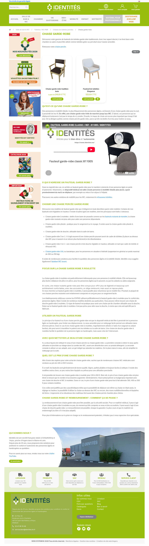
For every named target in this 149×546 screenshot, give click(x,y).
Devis (79, 509)
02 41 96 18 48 (20, 526)
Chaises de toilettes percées (63, 30)
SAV (98, 501)
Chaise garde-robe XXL (54, 251)
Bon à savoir (102, 506)
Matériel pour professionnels (113, 19)
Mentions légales (72, 541)
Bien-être (64, 19)
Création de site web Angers (107, 541)
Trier (135, 52)
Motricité (97, 19)
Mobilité (74, 19)
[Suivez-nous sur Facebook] (79, 528)
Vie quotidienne (52, 19)
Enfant (85, 19)
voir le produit (57, 99)
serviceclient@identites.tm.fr (25, 529)
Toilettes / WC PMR (41, 30)
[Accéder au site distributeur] (25, 73)
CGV (78, 501)
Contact (100, 509)
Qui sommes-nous (84, 499)
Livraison (100, 499)
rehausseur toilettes (104, 197)
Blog (99, 504)
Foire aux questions (85, 504)
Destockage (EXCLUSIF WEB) (131, 19)
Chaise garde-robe (85, 30)
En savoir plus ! (16, 461)
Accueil (14, 19)
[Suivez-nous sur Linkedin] (88, 528)
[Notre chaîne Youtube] (84, 528)
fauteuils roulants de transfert (116, 217)
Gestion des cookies (87, 541)
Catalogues (81, 506)
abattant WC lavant (59, 261)
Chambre (38, 19)
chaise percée (60, 47)
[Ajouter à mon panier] (97, 99)
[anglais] (139, 1)
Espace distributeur (86, 517)
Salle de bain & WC (26, 19)
